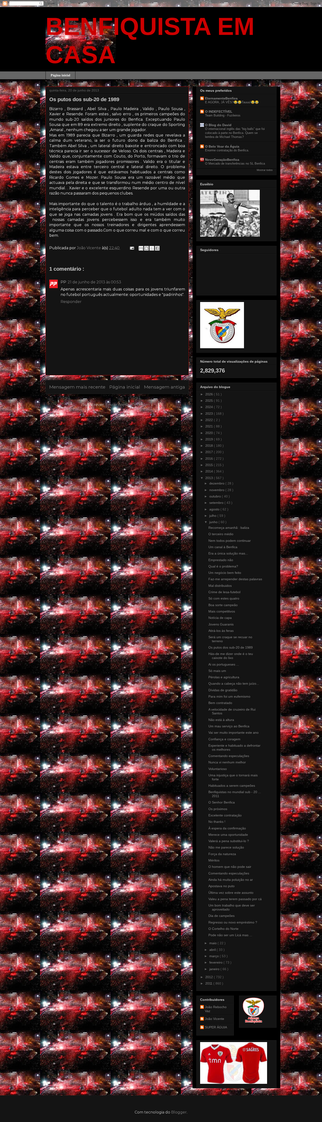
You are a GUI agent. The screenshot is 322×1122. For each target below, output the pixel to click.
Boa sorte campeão (223, 605)
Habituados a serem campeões (231, 785)
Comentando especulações (228, 756)
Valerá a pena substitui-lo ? (228, 841)
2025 (209, 400)
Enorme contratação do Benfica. (227, 150)
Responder (71, 301)
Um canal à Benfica (222, 547)
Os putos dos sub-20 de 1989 (230, 647)
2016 (209, 458)
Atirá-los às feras (221, 631)
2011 (209, 983)
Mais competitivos (221, 611)
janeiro (214, 969)
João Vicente (214, 1019)
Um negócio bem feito (224, 573)
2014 (209, 471)
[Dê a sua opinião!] (146, 248)
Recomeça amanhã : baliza (228, 528)
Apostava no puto (221, 886)
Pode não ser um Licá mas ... (230, 935)
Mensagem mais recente (77, 387)
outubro (215, 496)
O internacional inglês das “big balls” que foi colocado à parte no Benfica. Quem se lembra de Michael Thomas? (235, 133)
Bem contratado (220, 703)
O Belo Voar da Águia (222, 146)
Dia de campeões (221, 916)
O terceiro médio (220, 534)
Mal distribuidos (220, 586)
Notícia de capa (220, 618)
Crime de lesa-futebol (224, 592)
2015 (209, 465)
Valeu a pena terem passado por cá (235, 899)
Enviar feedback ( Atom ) (129, 404)
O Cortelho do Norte (223, 929)
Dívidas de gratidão (222, 690)
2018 (209, 445)
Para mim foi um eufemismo (229, 696)
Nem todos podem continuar (229, 540)
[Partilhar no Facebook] (157, 248)
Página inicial (60, 75)
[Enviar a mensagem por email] (141, 248)
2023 (209, 413)
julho (213, 516)
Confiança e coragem (224, 739)
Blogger (179, 1112)
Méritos (213, 860)
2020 (209, 433)
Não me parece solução (226, 847)
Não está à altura (221, 720)
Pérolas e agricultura (223, 677)
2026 (209, 394)
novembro (217, 490)
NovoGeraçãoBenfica (222, 159)
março (214, 956)
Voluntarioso (217, 769)
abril (213, 950)
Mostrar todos (265, 170)
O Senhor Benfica (221, 802)
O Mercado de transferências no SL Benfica (235, 163)
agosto (214, 509)
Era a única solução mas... (228, 553)
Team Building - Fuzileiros (222, 115)
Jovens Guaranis (221, 624)
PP (63, 282)
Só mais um (217, 671)
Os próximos (217, 809)
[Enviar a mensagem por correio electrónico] (131, 248)
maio (213, 943)
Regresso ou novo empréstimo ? (232, 922)
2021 (209, 426)
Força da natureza (222, 854)
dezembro (217, 483)
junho (214, 522)
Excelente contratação (225, 815)
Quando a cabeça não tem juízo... (233, 683)
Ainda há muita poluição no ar (230, 880)
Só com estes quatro (223, 598)
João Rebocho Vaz (216, 1009)
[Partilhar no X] (151, 248)
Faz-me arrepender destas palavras (235, 579)
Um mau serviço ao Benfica (228, 726)
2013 (209, 478)
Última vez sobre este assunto (230, 892)
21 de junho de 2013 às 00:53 (94, 282)
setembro (216, 503)
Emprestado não (220, 560)
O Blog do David (218, 125)
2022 (209, 420)
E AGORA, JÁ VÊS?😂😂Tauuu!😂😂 (232, 102)
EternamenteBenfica (221, 98)
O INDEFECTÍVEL (218, 111)
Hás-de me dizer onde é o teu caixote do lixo (230, 656)
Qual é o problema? (223, 566)
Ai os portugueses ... (223, 664)
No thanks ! (216, 822)
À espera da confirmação (227, 828)
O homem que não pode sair (229, 867)
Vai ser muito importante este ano (233, 732)
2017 (209, 452)
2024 (209, 407)
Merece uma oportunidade (228, 834)
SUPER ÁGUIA (216, 1027)
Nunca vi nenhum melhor (227, 762)
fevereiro (216, 962)
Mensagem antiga (164, 387)
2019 (209, 439)
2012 (209, 977)
